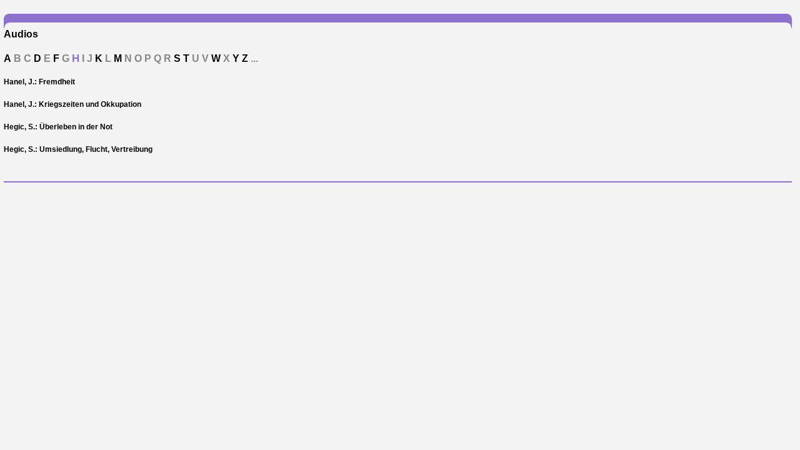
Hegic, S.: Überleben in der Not (58, 126)
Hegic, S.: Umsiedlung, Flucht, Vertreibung (78, 149)
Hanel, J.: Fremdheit (39, 82)
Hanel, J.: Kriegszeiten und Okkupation (72, 104)
